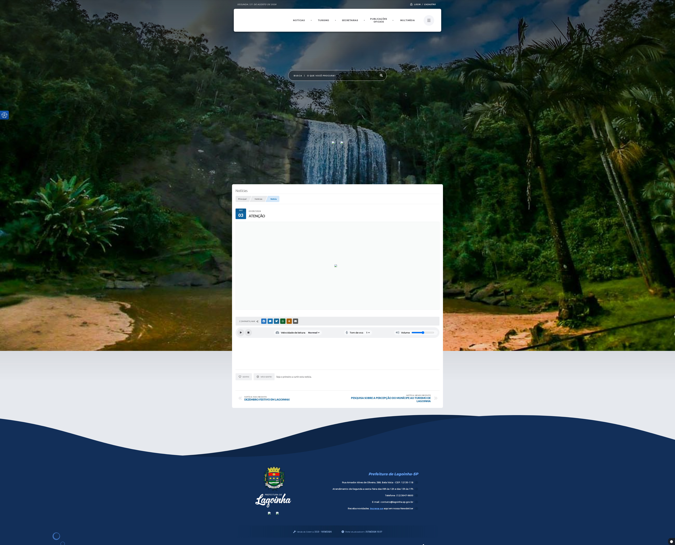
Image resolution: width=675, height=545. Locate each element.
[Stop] (248, 332)
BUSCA (298, 75)
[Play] (240, 332)
